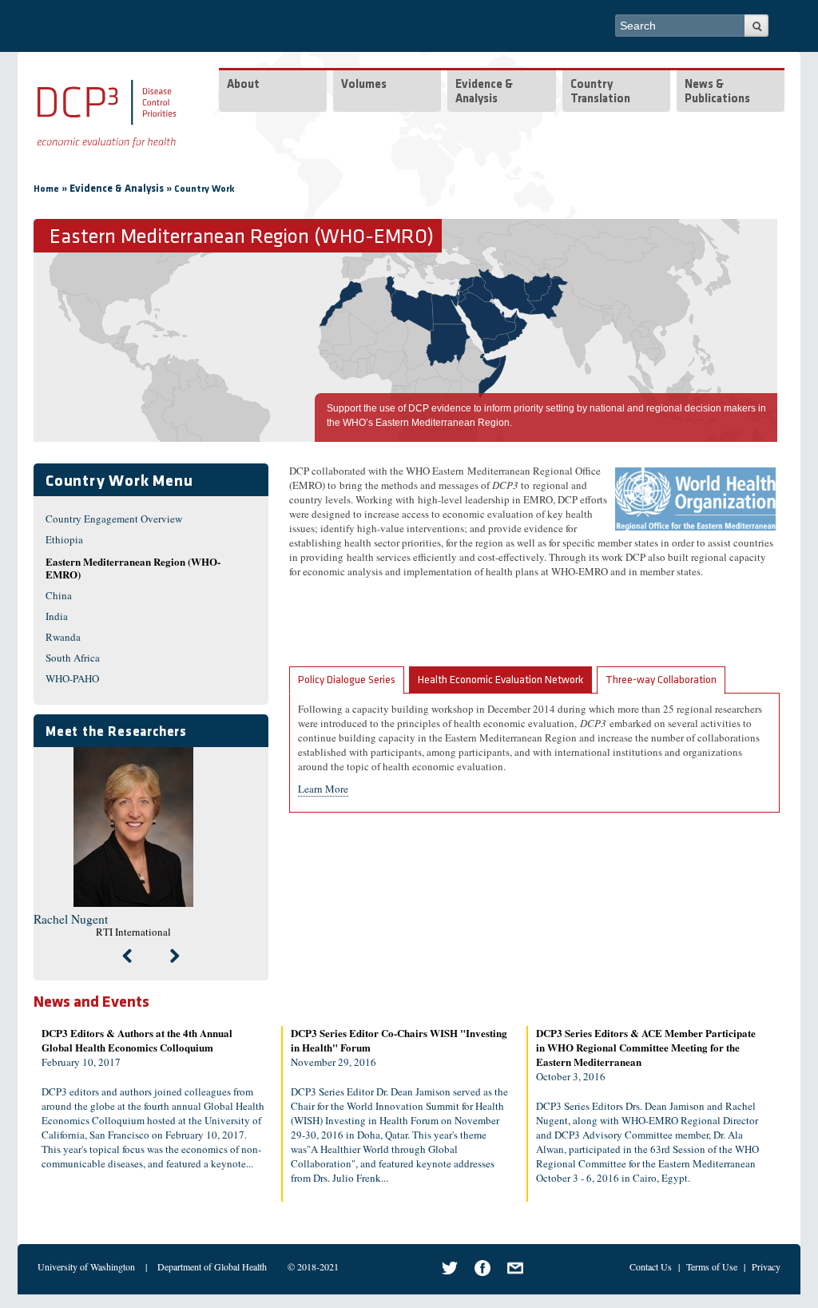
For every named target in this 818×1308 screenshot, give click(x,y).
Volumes (364, 85)
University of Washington (86, 1266)
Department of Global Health (212, 1266)
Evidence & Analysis (484, 92)
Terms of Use (711, 1266)
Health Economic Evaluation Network (500, 680)
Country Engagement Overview (114, 518)
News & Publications (717, 92)
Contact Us (650, 1266)
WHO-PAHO (72, 678)
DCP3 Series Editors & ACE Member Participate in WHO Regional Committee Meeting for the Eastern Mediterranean (646, 1047)
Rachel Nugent (71, 919)
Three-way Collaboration (661, 680)
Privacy (766, 1266)
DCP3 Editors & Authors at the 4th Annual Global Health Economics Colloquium (137, 1040)
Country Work (204, 189)
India (57, 616)
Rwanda (63, 637)
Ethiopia (64, 539)
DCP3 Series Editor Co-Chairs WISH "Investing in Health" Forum (399, 1040)
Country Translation (600, 92)
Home (46, 189)
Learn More (323, 788)
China (59, 595)
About (243, 85)
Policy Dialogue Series (346, 680)
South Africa (73, 657)
